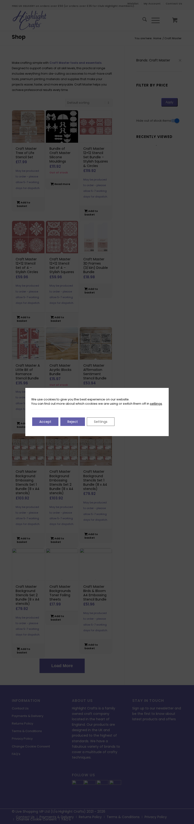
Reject (72, 421)
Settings (100, 421)
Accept (45, 421)
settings (156, 404)
